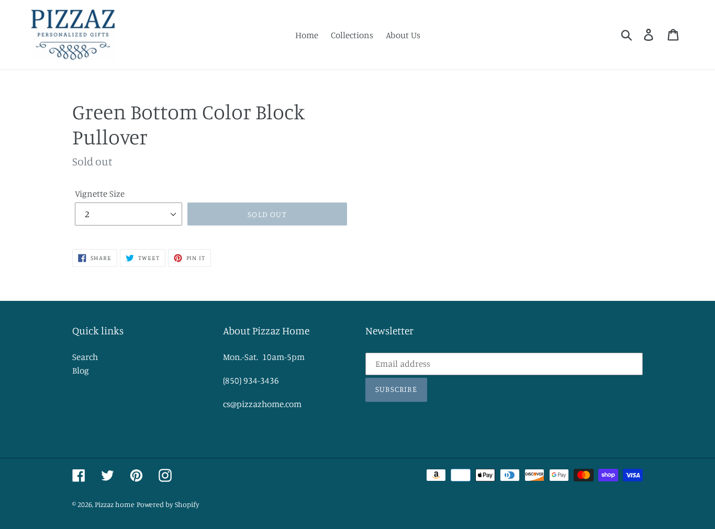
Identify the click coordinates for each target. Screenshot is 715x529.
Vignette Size (100, 193)
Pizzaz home (115, 504)
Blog (80, 370)
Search (85, 356)
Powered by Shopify (168, 504)
